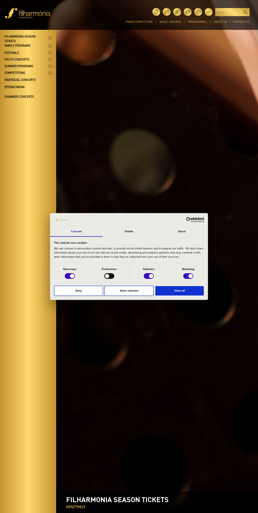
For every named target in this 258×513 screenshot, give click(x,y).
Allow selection (129, 290)
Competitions (14, 73)
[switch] (109, 276)
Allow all (179, 290)
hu (209, 12)
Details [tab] (129, 231)
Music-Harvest (170, 22)
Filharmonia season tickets (19, 38)
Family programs (17, 45)
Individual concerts (20, 80)
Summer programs (18, 66)
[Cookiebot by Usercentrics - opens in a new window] (188, 219)
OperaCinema (14, 87)
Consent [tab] (76, 231)
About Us (220, 22)
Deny (78, 290)
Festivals (11, 53)
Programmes (197, 22)
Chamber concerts (19, 96)
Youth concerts (16, 59)
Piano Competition (139, 22)
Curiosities (241, 22)
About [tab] (182, 231)
